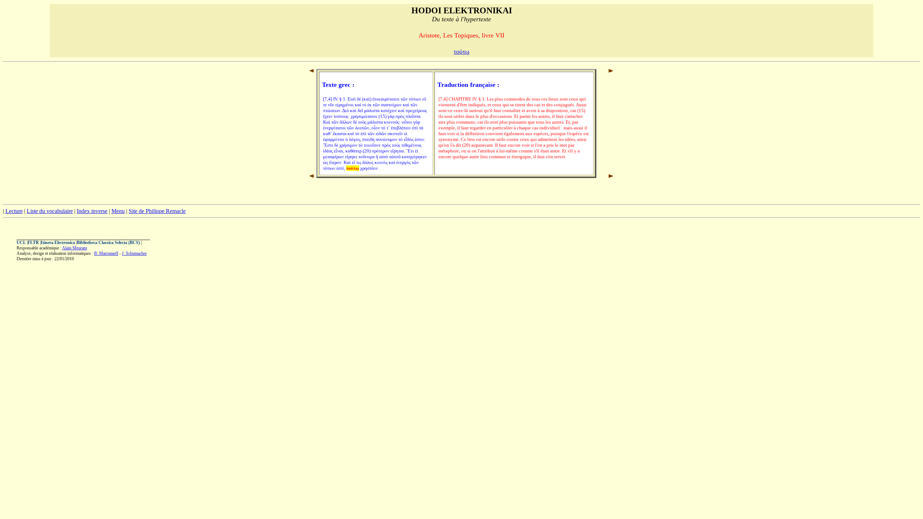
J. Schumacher (134, 253)
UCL (21, 242)
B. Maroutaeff (106, 253)
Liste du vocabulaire (50, 211)
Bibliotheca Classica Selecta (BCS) (108, 242)
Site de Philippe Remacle (157, 211)
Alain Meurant (74, 247)
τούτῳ (461, 51)
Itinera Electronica (58, 242)
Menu (118, 211)
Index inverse (92, 211)
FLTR (33, 242)
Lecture (14, 211)
